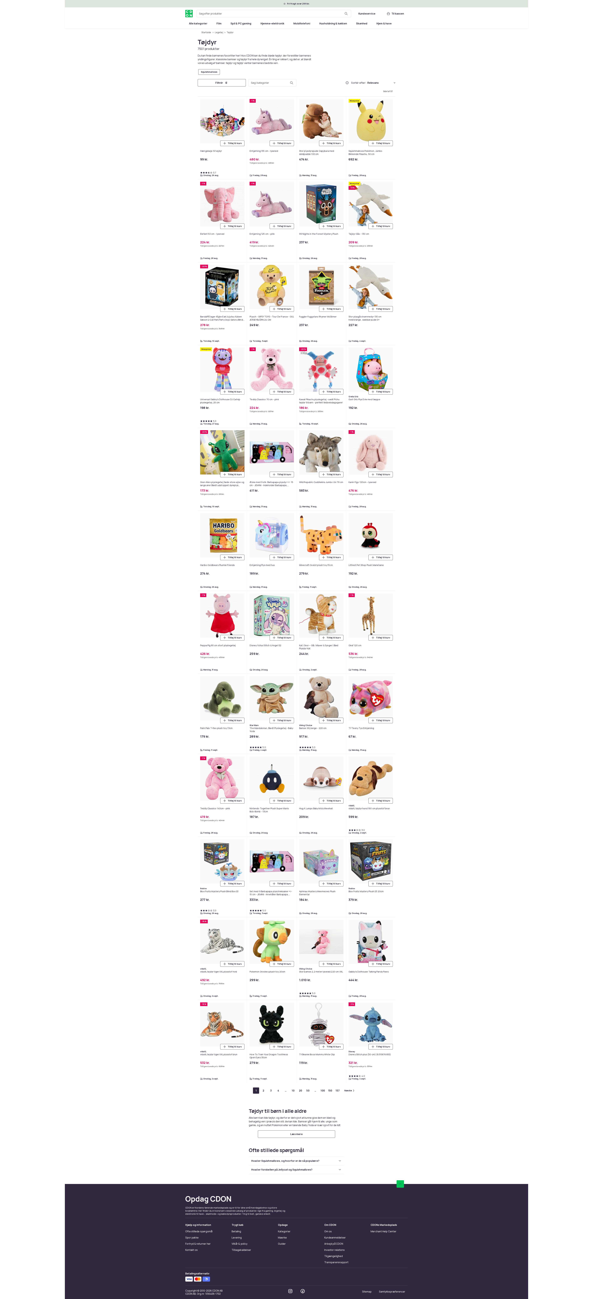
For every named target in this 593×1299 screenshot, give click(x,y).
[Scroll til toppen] (400, 1184)
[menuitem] (198, 23)
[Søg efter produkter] (346, 13)
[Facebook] (303, 1291)
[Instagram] (290, 1291)
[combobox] (273, 13)
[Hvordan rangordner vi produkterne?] (347, 83)
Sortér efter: (358, 82)
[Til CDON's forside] (189, 13)
